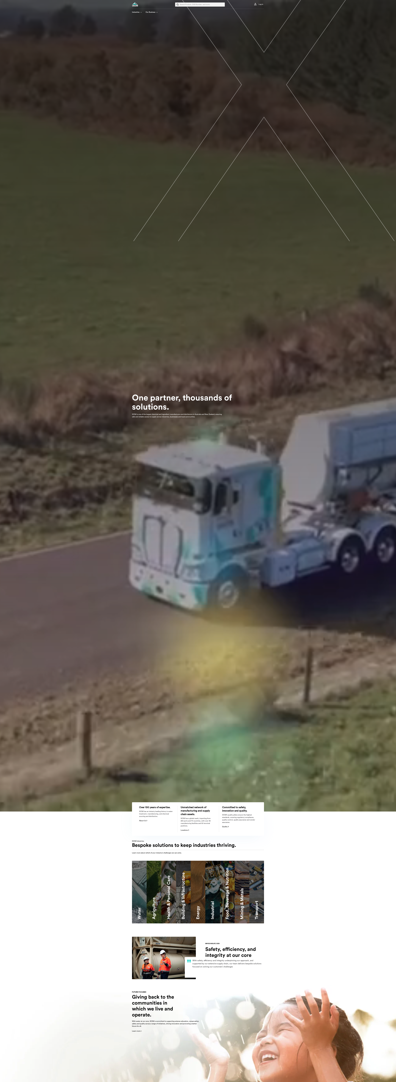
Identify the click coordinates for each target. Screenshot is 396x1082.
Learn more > (137, 1031)
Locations (184, 830)
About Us (142, 821)
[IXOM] (139, 4)
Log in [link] (260, 4)
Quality (225, 827)
